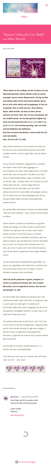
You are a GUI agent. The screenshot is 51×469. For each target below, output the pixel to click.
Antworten (17, 415)
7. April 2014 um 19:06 (29, 397)
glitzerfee (14, 397)
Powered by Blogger (27, 462)
